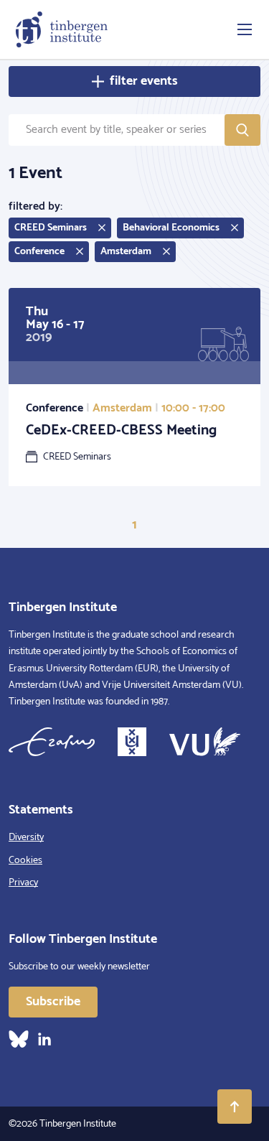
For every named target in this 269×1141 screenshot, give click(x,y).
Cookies (25, 860)
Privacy (23, 883)
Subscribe (53, 1001)
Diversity (26, 837)
